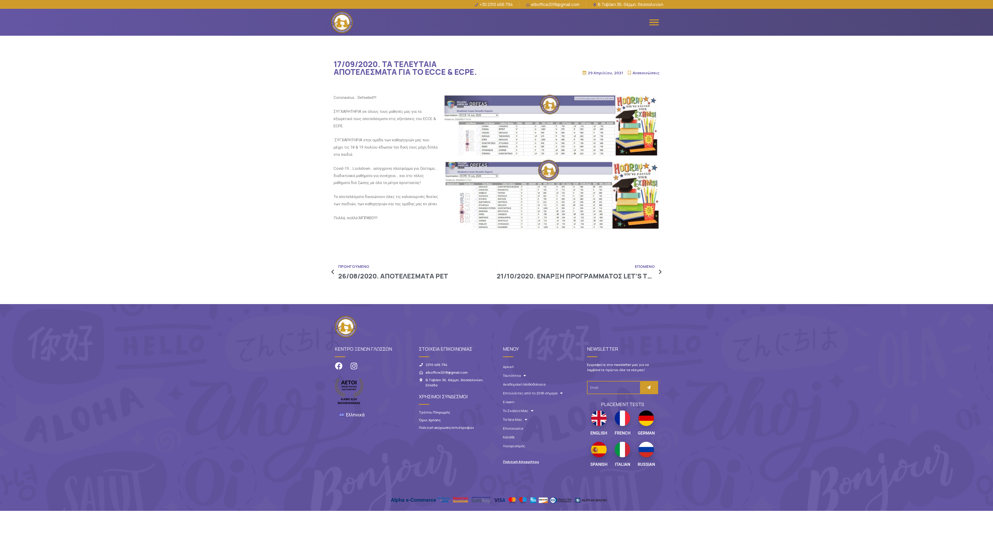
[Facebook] (338, 366)
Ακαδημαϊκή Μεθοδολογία (524, 384)
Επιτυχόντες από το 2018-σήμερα (530, 393)
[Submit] (649, 387)
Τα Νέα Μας (512, 419)
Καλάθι (509, 437)
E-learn (508, 402)
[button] (521, 462)
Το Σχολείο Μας (515, 410)
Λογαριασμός (514, 446)
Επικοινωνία (513, 428)
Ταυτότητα (512, 375)
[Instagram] (354, 366)
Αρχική (508, 366)
